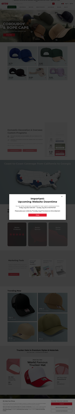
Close (37, 215)
